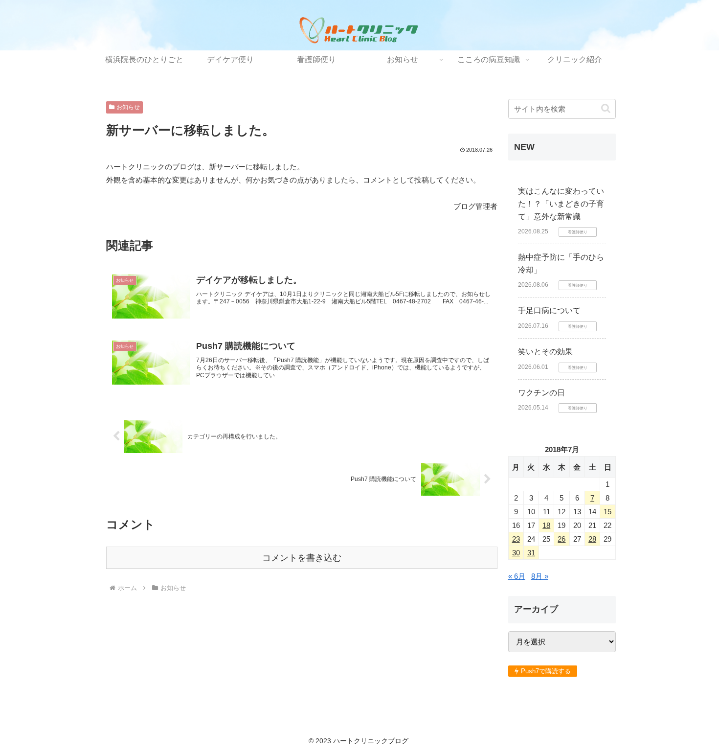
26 (561, 539)
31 (531, 553)
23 (516, 539)
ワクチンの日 (541, 393)
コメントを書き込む (301, 558)
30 (516, 553)
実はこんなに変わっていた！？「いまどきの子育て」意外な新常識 (561, 203)
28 (592, 539)
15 (607, 511)
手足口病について (549, 310)
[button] (605, 108)
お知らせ (128, 107)
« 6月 (516, 576)
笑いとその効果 (545, 351)
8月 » (539, 576)
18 (546, 525)
